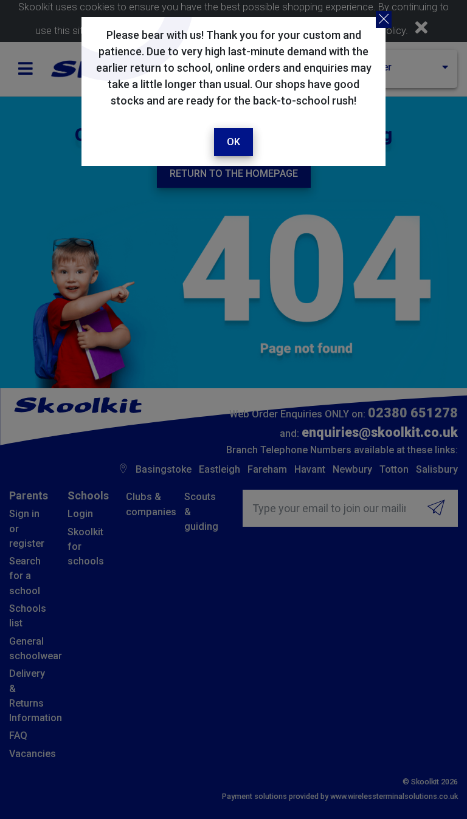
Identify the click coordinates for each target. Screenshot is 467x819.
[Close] (384, 19)
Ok (233, 142)
